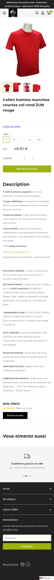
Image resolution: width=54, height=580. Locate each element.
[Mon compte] (42, 12)
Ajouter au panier (27, 168)
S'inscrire (27, 546)
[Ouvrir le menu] (4, 13)
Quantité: (7, 158)
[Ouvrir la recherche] (37, 12)
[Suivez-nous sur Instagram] (28, 564)
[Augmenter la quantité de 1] (32, 158)
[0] (49, 13)
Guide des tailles (11, 126)
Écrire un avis (15, 415)
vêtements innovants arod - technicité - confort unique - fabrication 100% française (27, 4)
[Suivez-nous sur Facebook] (23, 564)
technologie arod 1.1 (19, 251)
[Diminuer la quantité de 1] (17, 158)
